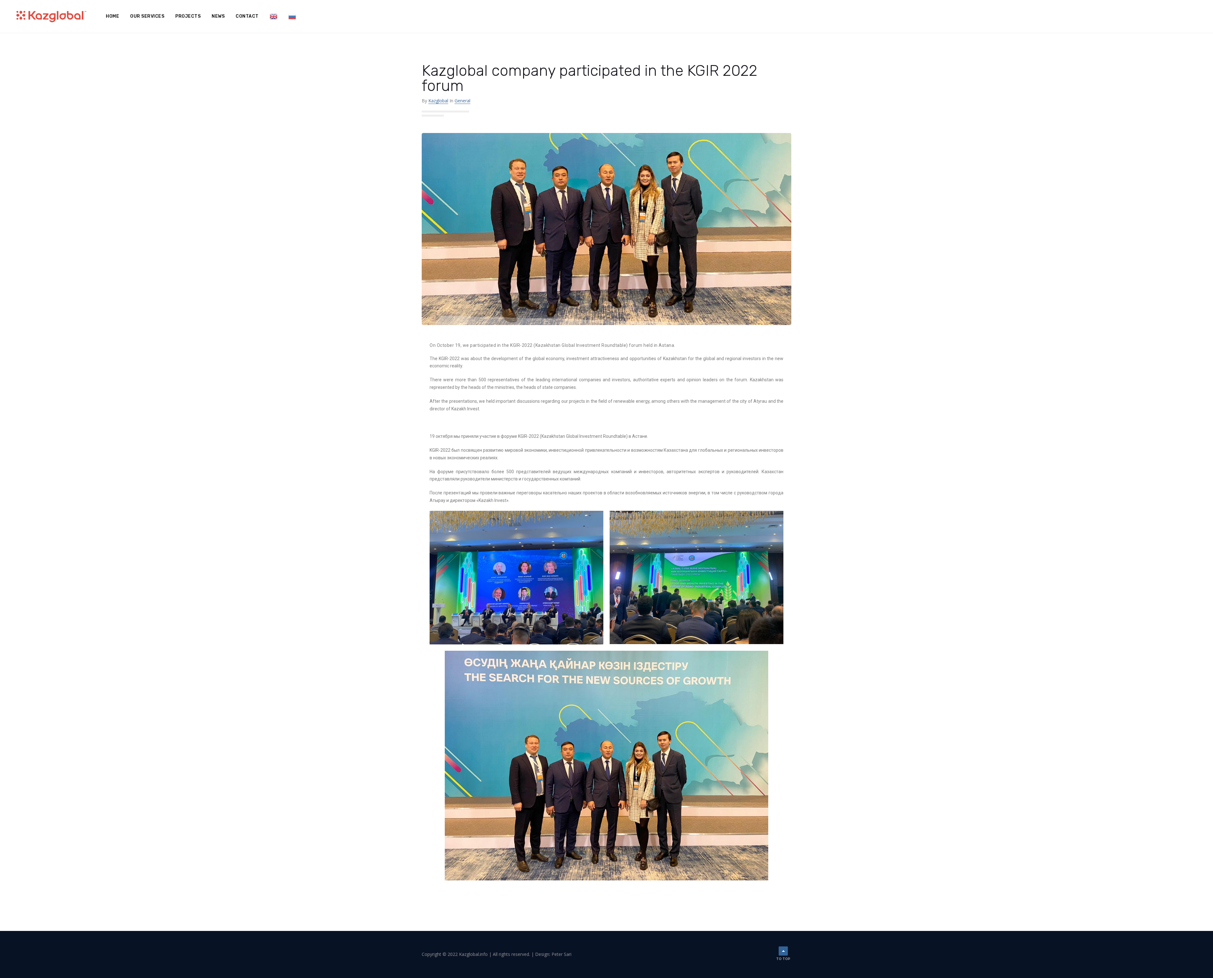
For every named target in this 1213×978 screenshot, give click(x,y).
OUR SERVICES (147, 16)
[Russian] (292, 16)
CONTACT (247, 16)
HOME (112, 16)
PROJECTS (188, 16)
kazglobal (438, 101)
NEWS (218, 16)
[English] (273, 16)
